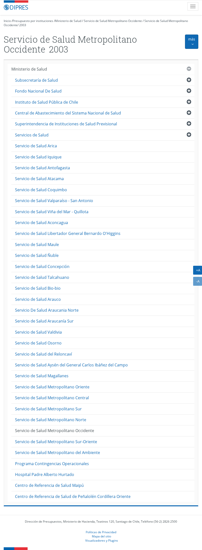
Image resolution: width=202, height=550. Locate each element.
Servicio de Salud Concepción (42, 266)
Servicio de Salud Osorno (38, 343)
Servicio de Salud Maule (37, 244)
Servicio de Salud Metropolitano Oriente (52, 387)
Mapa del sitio (101, 536)
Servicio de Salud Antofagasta (42, 168)
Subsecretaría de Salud (36, 80)
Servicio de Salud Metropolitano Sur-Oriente (56, 441)
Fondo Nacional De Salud (38, 91)
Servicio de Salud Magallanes (41, 376)
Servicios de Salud (32, 135)
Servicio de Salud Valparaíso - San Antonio (54, 200)
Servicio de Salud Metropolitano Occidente (113, 21)
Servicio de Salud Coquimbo (41, 189)
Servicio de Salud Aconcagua (41, 222)
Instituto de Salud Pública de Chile (46, 102)
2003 (22, 25)
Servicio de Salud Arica (36, 146)
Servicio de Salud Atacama (39, 178)
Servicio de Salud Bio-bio (38, 288)
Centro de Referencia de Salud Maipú (49, 485)
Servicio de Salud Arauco (38, 299)
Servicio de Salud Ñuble (37, 255)
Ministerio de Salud (68, 21)
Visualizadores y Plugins (101, 540)
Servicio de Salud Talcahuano (42, 277)
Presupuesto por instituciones (33, 21)
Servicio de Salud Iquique (38, 157)
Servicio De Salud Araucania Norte (47, 310)
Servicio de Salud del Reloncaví (43, 354)
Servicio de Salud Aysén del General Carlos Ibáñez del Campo (71, 365)
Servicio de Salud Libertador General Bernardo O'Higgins (67, 233)
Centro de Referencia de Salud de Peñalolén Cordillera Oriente (73, 496)
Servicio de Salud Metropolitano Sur (48, 409)
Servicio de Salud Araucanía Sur (44, 321)
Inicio (7, 21)
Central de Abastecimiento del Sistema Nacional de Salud (68, 113)
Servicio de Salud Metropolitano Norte (50, 419)
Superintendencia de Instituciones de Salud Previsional (66, 124)
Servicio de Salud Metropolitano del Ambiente (57, 452)
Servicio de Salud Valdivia (38, 332)
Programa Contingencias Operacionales (52, 463)
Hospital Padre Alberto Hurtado (44, 474)
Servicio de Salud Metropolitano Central (52, 397)
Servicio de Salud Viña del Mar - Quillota (51, 211)
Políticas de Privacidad (101, 532)
